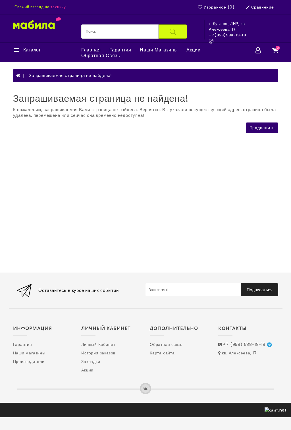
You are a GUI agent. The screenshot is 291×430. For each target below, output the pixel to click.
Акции (193, 50)
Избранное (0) (219, 7)
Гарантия (120, 50)
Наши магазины (159, 50)
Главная (91, 50)
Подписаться (260, 290)
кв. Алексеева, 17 (239, 353)
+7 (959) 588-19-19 (244, 344)
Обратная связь (100, 56)
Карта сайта (162, 353)
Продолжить (262, 127)
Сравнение (262, 7)
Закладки (90, 361)
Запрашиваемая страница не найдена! (70, 75)
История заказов (98, 353)
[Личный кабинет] (258, 50)
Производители (29, 361)
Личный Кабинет (98, 344)
